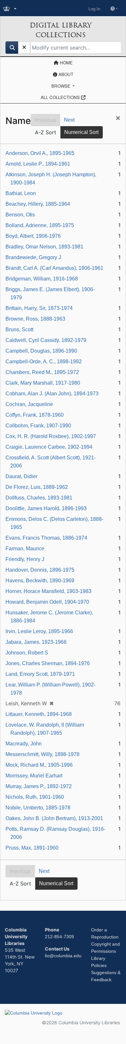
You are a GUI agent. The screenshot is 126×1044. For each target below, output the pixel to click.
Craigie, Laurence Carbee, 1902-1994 (48, 447)
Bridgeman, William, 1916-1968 (41, 278)
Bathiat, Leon (20, 193)
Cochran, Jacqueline (29, 404)
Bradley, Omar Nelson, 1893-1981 (44, 246)
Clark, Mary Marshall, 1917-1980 (42, 383)
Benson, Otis (20, 214)
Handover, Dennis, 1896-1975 (39, 570)
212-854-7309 (59, 936)
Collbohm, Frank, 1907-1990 (38, 425)
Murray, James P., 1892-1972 (38, 786)
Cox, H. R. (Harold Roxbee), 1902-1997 (50, 436)
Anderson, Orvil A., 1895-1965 (39, 153)
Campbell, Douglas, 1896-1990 (41, 351)
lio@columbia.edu (63, 955)
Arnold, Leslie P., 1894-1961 (37, 164)
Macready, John (23, 743)
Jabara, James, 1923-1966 (36, 642)
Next (69, 120)
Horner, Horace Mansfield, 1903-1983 (48, 591)
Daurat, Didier (21, 476)
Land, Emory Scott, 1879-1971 (40, 674)
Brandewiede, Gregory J (33, 257)
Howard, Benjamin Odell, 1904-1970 (47, 602)
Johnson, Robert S (26, 652)
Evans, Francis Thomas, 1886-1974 (46, 538)
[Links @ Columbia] (10, 9)
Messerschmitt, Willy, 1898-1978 (42, 754)
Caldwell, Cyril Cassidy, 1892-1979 (45, 340)
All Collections (61, 97)
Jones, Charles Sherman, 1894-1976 (47, 663)
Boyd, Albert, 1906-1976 (33, 236)
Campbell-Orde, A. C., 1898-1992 (43, 361)
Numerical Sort (81, 132)
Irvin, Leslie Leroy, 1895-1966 (39, 631)
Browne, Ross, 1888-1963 (35, 319)
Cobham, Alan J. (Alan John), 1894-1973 (52, 393)
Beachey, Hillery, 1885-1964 (37, 204)
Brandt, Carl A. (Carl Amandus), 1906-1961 (54, 268)
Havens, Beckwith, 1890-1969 (39, 580)
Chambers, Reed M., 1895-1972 (42, 372)
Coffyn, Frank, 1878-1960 (34, 415)
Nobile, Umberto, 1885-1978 (37, 807)
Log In (94, 8)
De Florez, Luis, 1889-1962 (36, 487)
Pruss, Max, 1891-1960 (31, 848)
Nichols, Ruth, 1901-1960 (34, 797)
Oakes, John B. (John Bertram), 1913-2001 (54, 818)
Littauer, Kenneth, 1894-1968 (38, 714)
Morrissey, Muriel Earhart (33, 775)
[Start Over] (24, 47)
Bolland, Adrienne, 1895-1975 (39, 225)
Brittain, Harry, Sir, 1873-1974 (39, 308)
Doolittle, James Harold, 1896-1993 (46, 508)
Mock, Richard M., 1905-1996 (39, 765)
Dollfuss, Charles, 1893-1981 (38, 497)
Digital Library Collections (60, 30)
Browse (61, 86)
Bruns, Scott (19, 329)
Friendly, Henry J (24, 559)
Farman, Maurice (24, 548)
